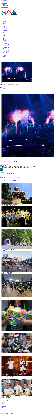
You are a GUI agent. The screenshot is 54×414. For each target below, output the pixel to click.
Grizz (4, 23)
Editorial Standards (3, 402)
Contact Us (4, 35)
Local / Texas (15, 180)
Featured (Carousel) (4, 180)
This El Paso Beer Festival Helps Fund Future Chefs (5, 397)
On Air (2, 19)
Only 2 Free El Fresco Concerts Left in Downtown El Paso (6, 273)
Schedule (5, 39)
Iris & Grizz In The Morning (5, 20)
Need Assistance (3, 401)
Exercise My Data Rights (4, 406)
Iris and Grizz (3, 33)
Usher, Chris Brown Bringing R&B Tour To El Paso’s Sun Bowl (6, 377)
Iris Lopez (6, 42)
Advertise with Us (3, 6)
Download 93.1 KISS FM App (5, 5)
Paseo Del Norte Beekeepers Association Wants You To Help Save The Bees (7, 205)
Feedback (5, 55)
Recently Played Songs (5, 28)
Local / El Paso (12, 180)
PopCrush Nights (4, 21)
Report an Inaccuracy (4, 403)
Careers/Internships (6, 56)
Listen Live (4, 26)
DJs (3, 22)
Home (3, 38)
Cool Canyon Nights (4, 4)
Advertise (4, 36)
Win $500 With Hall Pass (4, 2)
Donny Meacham (7, 44)
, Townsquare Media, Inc (6, 413)
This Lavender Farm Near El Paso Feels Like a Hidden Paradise (6, 250)
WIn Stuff (2, 31)
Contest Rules (5, 52)
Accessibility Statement (4, 405)
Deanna (6, 43)
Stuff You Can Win (4, 32)
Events (3, 48)
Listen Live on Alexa (5, 27)
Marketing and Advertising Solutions (5, 400)
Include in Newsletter (9, 180)
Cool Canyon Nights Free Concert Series (7, 29)
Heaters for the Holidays (6, 51)
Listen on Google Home (6, 47)
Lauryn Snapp (5, 24)
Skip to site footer (6, 0)
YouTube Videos (4, 34)
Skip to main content (2, 0)
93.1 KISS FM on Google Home (5, 7)
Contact (2, 407)
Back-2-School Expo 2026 (4, 3)
